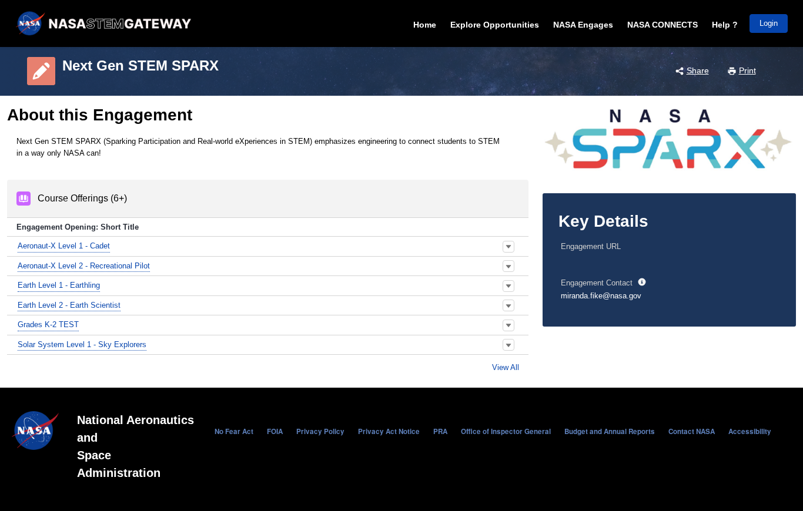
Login (768, 23)
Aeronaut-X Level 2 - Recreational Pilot (84, 265)
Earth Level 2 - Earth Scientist (69, 305)
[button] (508, 247)
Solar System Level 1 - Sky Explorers (82, 344)
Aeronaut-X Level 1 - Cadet (64, 245)
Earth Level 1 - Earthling (59, 285)
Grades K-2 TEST (48, 324)
